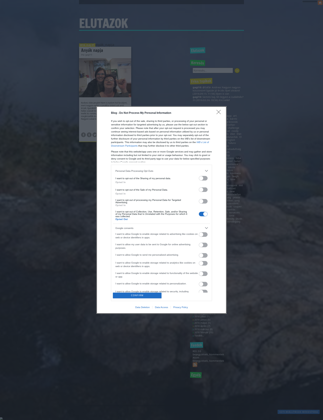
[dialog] (161, 210)
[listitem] (161, 171)
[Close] (220, 113)
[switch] (203, 178)
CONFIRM (137, 295)
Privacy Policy (180, 307)
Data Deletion (142, 307)
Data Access (161, 307)
